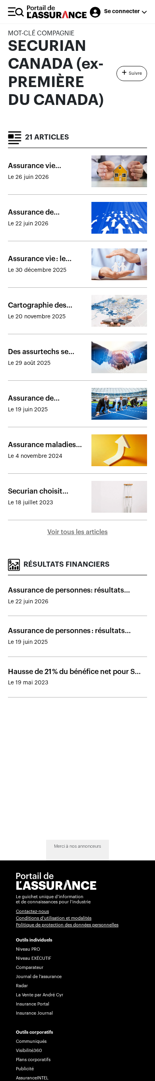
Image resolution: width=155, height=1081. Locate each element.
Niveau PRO (28, 949)
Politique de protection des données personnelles (67, 925)
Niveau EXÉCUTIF (33, 958)
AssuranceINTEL (32, 1078)
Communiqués (31, 1041)
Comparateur (29, 967)
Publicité (25, 1069)
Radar (22, 986)
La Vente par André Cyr (39, 995)
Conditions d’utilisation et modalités (53, 918)
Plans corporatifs (33, 1060)
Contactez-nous (32, 911)
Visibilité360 (29, 1050)
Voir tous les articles (77, 532)
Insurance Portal (32, 1004)
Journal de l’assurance (39, 976)
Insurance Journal (34, 1013)
